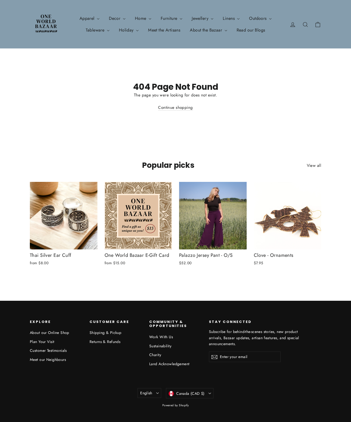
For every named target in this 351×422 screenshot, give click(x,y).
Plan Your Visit (42, 341)
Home (141, 18)
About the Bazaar (206, 30)
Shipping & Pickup (105, 332)
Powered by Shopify (175, 405)
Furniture (170, 18)
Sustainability (160, 346)
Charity (155, 355)
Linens (229, 18)
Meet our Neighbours (48, 359)
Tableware (96, 30)
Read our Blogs (251, 30)
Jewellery (201, 18)
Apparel (88, 18)
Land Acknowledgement (169, 364)
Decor (115, 18)
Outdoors (258, 18)
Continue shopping (175, 107)
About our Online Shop (49, 332)
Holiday (127, 30)
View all (314, 165)
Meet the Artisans (164, 30)
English (146, 393)
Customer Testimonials (48, 350)
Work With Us (161, 337)
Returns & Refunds (105, 341)
